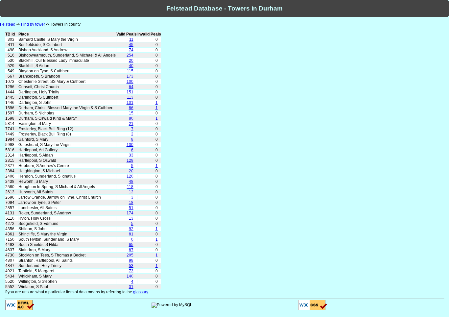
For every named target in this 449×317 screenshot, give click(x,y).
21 (131, 123)
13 (131, 218)
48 (131, 181)
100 (130, 81)
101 (130, 102)
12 (131, 192)
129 (130, 160)
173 (130, 76)
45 (131, 44)
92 (131, 229)
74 (131, 50)
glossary (140, 292)
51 (131, 208)
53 (131, 265)
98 (131, 260)
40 (131, 65)
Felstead (7, 24)
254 (130, 55)
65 (131, 244)
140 (130, 276)
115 (130, 71)
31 (131, 286)
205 (130, 255)
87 (131, 250)
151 (130, 92)
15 (131, 113)
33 (131, 155)
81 (131, 234)
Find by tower (33, 24)
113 (130, 97)
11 (131, 39)
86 (131, 108)
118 (130, 186)
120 (130, 176)
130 (130, 144)
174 (130, 213)
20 (131, 60)
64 (131, 87)
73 (131, 271)
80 (131, 118)
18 (131, 202)
